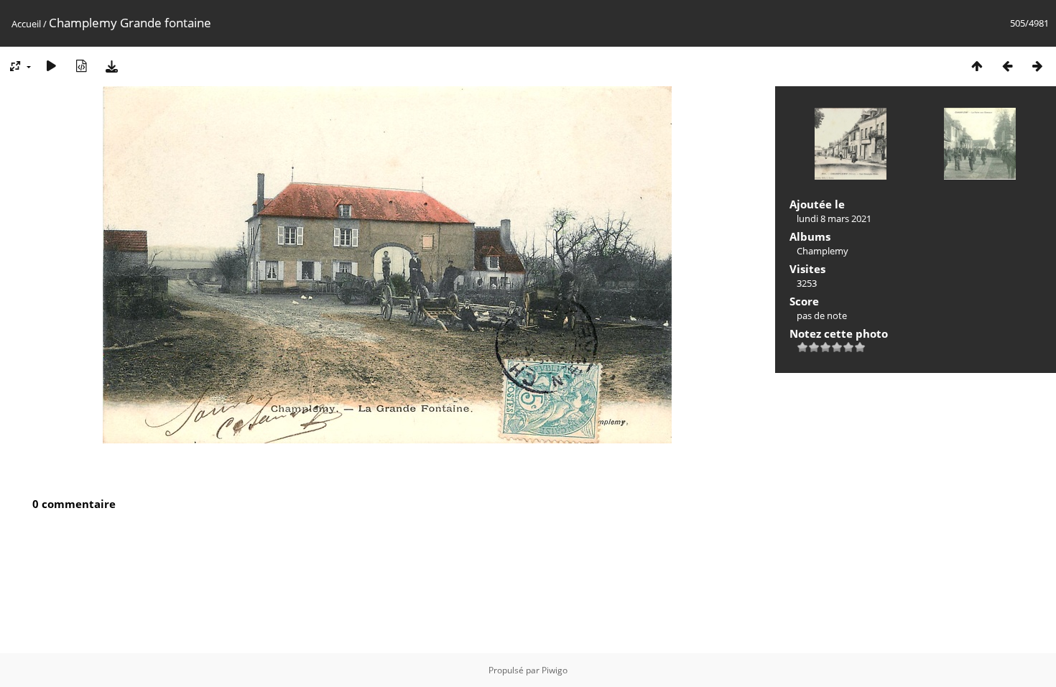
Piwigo (555, 670)
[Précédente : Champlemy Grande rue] (1007, 65)
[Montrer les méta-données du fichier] (81, 65)
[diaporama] (51, 65)
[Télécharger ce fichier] (111, 65)
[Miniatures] (977, 65)
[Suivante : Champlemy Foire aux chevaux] (1037, 65)
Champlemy (822, 250)
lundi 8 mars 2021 (834, 218)
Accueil (26, 23)
